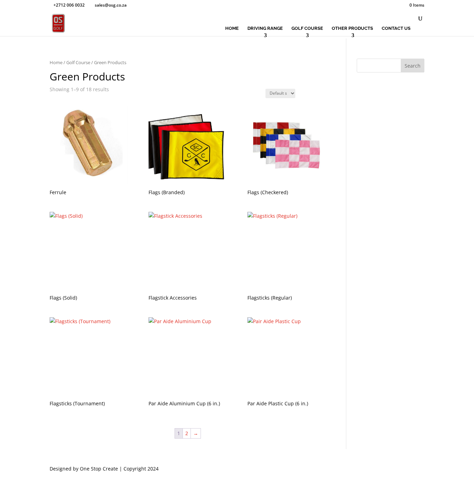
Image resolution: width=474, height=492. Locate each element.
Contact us (396, 28)
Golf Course (307, 28)
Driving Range (265, 28)
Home (232, 28)
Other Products (352, 28)
